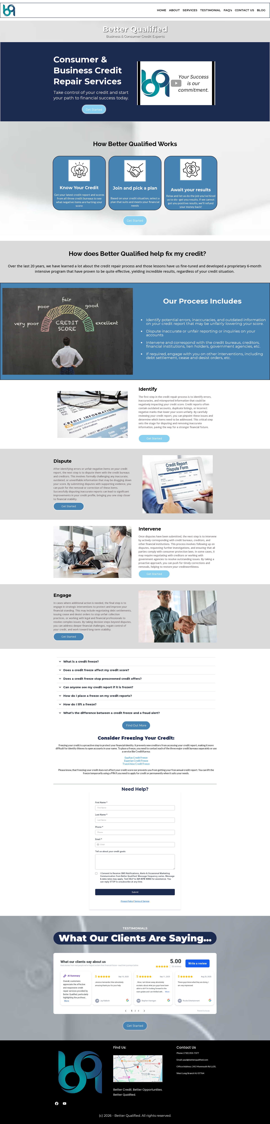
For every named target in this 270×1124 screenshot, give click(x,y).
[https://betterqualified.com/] (9, 10)
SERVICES (190, 10)
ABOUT (174, 10)
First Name (101, 802)
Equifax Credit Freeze (136, 757)
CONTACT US (244, 10)
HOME (161, 10)
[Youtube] (64, 1103)
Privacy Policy (127, 901)
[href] (137, 1068)
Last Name (101, 814)
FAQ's (228, 10)
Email (98, 839)
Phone (99, 827)
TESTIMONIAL (210, 10)
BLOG (261, 10)
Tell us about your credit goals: (110, 851)
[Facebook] (57, 1103)
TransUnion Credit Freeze (136, 763)
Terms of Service (141, 901)
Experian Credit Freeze (136, 760)
